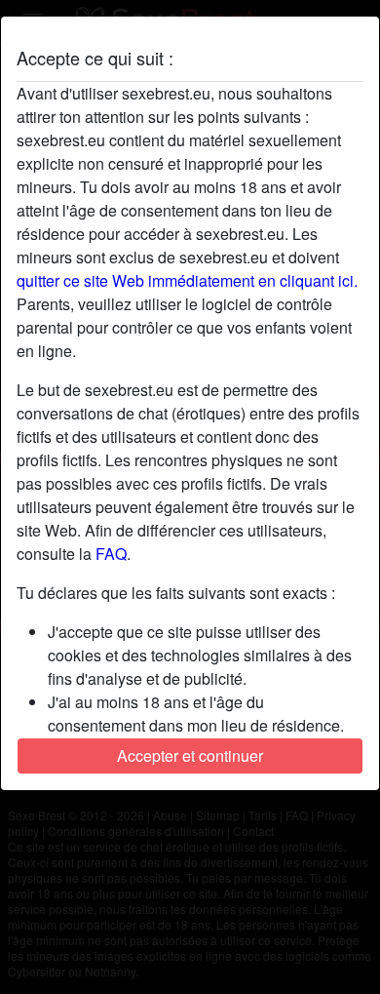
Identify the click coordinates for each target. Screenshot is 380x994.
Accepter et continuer (190, 755)
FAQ (111, 553)
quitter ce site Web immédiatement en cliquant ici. (187, 280)
